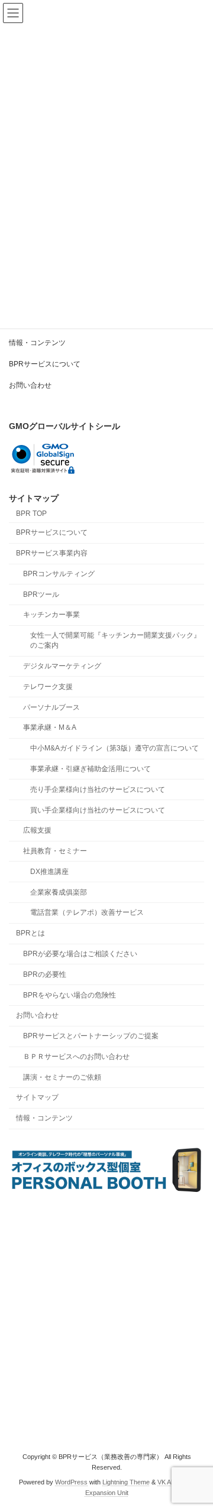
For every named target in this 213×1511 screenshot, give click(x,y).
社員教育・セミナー (55, 851)
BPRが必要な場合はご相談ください (80, 954)
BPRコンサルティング (59, 574)
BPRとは (30, 934)
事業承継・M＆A (49, 728)
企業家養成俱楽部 (58, 892)
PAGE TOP (196, 1452)
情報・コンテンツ (37, 343)
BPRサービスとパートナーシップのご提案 (91, 1036)
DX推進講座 (49, 871)
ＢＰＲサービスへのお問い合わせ (76, 1056)
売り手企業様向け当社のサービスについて (97, 789)
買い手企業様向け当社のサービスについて (97, 810)
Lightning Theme (126, 1482)
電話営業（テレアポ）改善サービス (87, 913)
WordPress (71, 1482)
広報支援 (37, 831)
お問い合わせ (30, 385)
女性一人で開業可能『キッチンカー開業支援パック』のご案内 (115, 641)
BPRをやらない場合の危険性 (69, 995)
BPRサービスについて (44, 364)
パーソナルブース (51, 707)
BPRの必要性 (44, 974)
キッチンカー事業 (51, 615)
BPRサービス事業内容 (52, 553)
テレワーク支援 (48, 687)
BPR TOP (31, 513)
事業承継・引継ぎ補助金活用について (90, 769)
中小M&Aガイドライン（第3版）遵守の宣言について (114, 748)
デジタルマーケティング (62, 666)
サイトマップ (37, 1098)
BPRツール (41, 594)
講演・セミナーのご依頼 (62, 1077)
